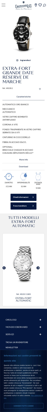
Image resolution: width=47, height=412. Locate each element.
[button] (4, 267)
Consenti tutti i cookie (24, 406)
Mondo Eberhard (16, 327)
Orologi (11, 320)
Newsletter (12, 347)
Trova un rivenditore (17, 342)
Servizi (10, 335)
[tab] (23, 96)
